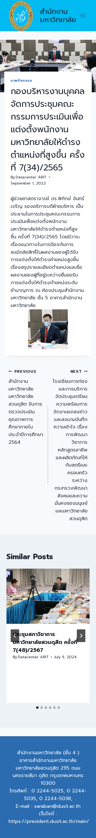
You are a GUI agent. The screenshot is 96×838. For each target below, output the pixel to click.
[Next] (81, 635)
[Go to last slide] (15, 635)
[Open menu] (82, 16)
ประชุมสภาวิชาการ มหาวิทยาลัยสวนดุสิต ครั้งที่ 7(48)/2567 (45, 642)
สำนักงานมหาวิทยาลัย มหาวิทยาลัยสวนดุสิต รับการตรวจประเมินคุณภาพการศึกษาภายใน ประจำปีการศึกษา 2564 (26, 407)
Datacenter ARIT (31, 177)
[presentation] (48, 596)
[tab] (37, 707)
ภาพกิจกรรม (21, 80)
